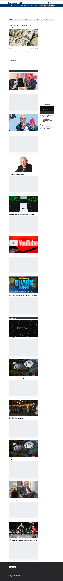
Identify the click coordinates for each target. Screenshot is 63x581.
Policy (32, 5)
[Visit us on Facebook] (47, 3)
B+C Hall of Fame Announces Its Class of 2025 (47, 116)
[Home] (9, 5)
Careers (21, 573)
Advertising (15, 22)
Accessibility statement (13, 573)
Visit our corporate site (48, 563)
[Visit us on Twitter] (48, 3)
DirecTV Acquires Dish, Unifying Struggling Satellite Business (47, 120)
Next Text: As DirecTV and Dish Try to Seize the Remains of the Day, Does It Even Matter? (47, 125)
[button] (53, 2)
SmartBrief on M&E (27, 19)
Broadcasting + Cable (22, 0)
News (12, 5)
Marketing (10, 22)
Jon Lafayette (12, 27)
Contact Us (44, 573)
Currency (21, 5)
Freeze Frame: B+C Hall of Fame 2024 (48, 129)
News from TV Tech (36, 19)
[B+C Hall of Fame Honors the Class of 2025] (47, 110)
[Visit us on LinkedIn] (50, 3)
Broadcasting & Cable (18, 27)
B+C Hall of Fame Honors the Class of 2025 (47, 113)
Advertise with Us (34, 573)
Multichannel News (30, 0)
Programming (26, 5)
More (36, 5)
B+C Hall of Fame (18, 19)
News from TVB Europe (46, 19)
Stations (16, 5)
